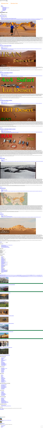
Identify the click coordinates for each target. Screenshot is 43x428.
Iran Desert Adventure (28, 161)
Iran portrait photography (17, 19)
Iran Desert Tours (31, 48)
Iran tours (1, 276)
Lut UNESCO (6, 49)
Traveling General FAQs (3, 381)
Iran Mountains (2, 262)
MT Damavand (29, 276)
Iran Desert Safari (23, 48)
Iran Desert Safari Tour (27, 48)
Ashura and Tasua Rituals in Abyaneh (5, 246)
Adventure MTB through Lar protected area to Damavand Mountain (7, 284)
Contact (2, 11)
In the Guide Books (3, 363)
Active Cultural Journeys (3, 394)
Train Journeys (2, 399)
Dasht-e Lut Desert (9, 48)
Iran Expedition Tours (10, 76)
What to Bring (2, 371)
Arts (1, 18)
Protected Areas (2, 266)
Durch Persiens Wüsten (21, 161)
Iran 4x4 (15, 75)
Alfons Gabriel (2, 158)
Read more (1, 44)
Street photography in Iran (34, 19)
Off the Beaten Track (3, 393)
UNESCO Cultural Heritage (6, 131)
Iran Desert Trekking (33, 161)
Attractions (3, 18)
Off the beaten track (31, 276)
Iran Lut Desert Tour (36, 48)
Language (2, 377)
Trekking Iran (41, 161)
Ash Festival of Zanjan (3, 245)
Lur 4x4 (39, 48)
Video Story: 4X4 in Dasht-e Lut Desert (6, 72)
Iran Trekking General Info (4, 384)
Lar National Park (19, 276)
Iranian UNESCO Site (13, 132)
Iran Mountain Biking (18, 275)
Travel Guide (2, 268)
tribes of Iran (38, 19)
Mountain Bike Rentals (3, 405)
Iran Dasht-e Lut (18, 75)
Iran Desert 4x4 (23, 75)
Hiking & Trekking (4, 8)
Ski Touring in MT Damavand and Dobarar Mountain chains (6, 331)
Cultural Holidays (4, 9)
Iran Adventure (21, 103)
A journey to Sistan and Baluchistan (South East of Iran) (6, 347)
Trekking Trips (2, 391)
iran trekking (36, 161)
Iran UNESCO (13, 276)
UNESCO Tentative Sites (3, 271)
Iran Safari (14, 76)
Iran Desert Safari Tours (32, 103)
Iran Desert (15, 48)
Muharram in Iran (23, 19)
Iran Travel (3, 276)
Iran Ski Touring (3, 385)
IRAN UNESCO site (16, 276)
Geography (2, 375)
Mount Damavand (26, 276)
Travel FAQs (2, 370)
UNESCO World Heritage (10, 49)
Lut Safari (4, 49)
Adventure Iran (6, 103)
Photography (12, 18)
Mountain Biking (22, 276)
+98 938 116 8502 (2, 409)
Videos (6, 102)
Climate (2, 376)
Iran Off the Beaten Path (3, 387)
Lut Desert (17, 132)
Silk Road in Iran (3, 188)
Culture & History (6, 18)
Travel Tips (15, 18)
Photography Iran (3, 395)
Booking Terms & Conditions (4, 368)
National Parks (2, 263)
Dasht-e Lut (6, 48)
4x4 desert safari (3, 48)
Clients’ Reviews (3, 362)
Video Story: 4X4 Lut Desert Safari (5, 45)
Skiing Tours (2, 398)
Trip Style (2, 359)
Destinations (10, 18)
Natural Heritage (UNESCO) (9, 216)
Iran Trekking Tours (10, 276)
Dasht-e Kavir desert (10, 103)
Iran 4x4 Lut (12, 48)
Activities (2, 102)
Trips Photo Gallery (3, 365)
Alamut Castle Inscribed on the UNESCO (5, 247)
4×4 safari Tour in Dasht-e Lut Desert (6, 100)
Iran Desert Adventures (19, 48)
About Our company (3, 357)
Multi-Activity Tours (3, 400)
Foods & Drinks (2, 260)
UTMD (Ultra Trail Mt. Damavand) (4, 402)
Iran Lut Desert (6, 132)
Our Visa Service (3, 369)
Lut (20, 19)
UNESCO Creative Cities (3, 270)
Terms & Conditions (3, 425)
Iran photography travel (12, 19)
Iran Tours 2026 (2, 388)
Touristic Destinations (3, 380)
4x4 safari (2, 75)
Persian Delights (3, 265)
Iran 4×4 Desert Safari (3, 386)
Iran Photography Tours (7, 19)
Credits (2, 426)
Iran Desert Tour (40, 75)
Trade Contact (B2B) (3, 364)
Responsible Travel (3, 360)
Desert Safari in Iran (12, 75)
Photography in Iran (3, 15)
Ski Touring (4, 10)
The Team (2, 358)
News (1, 264)
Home (1, 5)
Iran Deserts (39, 103)
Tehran (40, 276)
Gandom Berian (16, 103)
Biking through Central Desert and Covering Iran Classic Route (7, 323)
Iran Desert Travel (3, 76)
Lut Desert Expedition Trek (3, 300)
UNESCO (16, 76)
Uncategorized (2, 269)
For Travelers (2, 379)
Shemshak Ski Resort (34, 276)
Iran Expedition (6, 76)
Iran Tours (2, 6)
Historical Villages (3, 261)
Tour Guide (2, 372)
